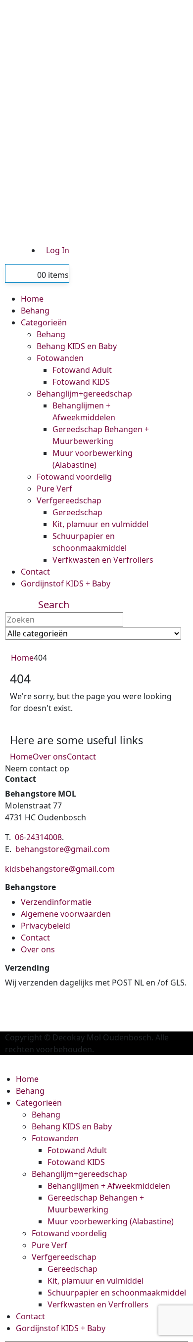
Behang (35, 310)
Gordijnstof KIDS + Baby (65, 583)
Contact (35, 571)
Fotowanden (60, 358)
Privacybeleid (45, 925)
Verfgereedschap (69, 500)
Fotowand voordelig (74, 476)
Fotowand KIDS (81, 381)
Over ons (50, 756)
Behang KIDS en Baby (77, 346)
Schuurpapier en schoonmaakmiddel (117, 1292)
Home (32, 298)
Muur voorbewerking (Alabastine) (111, 1221)
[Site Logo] (91, 117)
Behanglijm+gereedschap (84, 393)
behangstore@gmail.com (62, 849)
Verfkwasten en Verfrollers (102, 559)
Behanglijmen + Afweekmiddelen (109, 1185)
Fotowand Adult (82, 369)
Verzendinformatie (56, 901)
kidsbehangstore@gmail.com (60, 868)
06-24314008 (38, 837)
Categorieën (44, 322)
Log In (57, 250)
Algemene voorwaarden (66, 913)
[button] (53, 604)
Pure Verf (54, 488)
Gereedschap (77, 512)
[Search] (62, 646)
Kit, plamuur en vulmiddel (100, 524)
